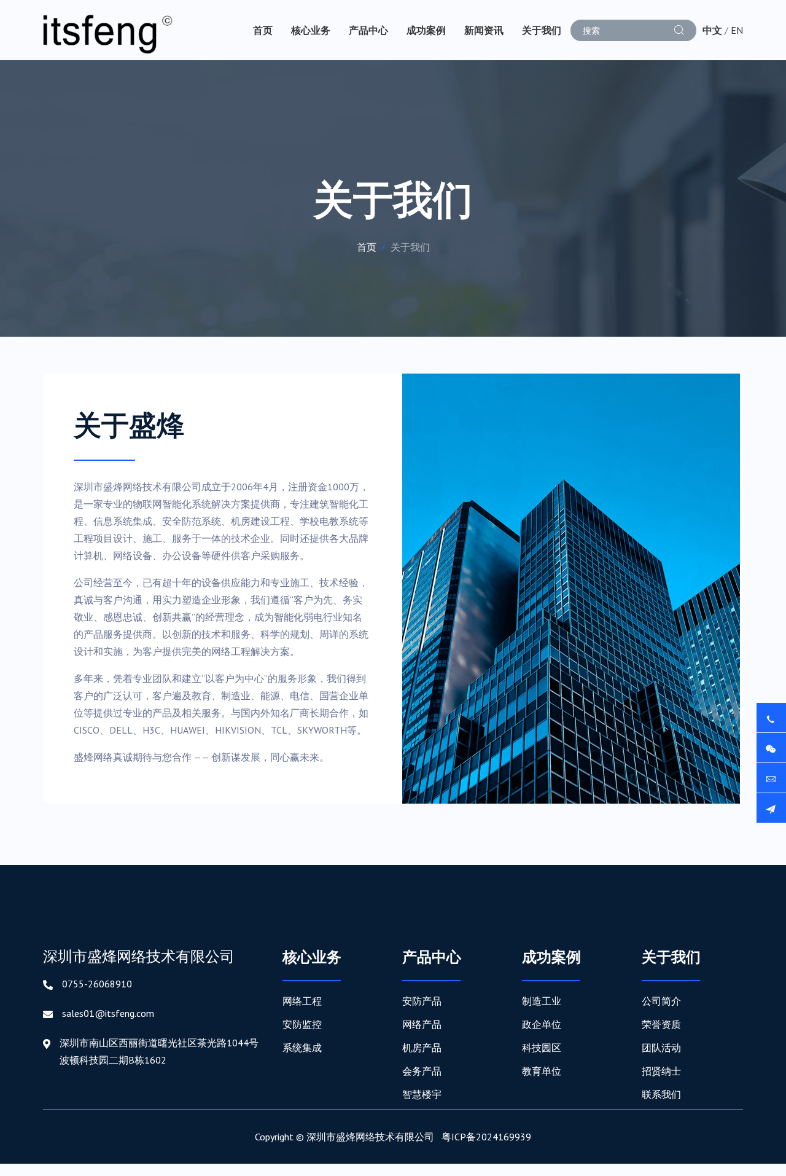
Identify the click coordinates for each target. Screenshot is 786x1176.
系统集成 (302, 1047)
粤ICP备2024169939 (486, 1137)
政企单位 (541, 1024)
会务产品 (422, 1071)
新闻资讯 (484, 30)
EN (737, 30)
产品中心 (368, 30)
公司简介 (661, 1001)
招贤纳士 (661, 1071)
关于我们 (541, 30)
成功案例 (426, 30)
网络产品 (422, 1024)
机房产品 (422, 1047)
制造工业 (541, 1001)
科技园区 (541, 1047)
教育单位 (541, 1071)
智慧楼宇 (422, 1094)
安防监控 (302, 1024)
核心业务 (310, 30)
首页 (263, 30)
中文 (712, 30)
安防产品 (422, 1001)
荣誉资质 (661, 1024)
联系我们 (661, 1094)
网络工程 (302, 1001)
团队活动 (661, 1047)
